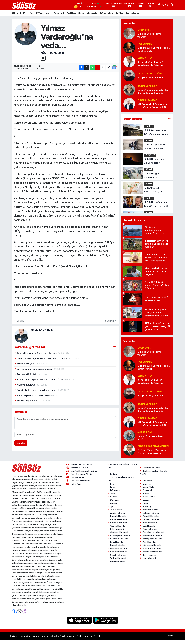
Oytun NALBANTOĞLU (149, 74)
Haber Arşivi (76, 484)
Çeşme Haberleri (118, 526)
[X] (19, 611)
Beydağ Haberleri (151, 519)
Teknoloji (147, 506)
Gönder (20, 443)
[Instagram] (24, 611)
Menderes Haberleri (152, 545)
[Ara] (172, 5)
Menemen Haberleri (119, 548)
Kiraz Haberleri (117, 542)
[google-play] (105, 620)
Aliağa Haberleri (117, 513)
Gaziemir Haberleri (119, 532)
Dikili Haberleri (117, 529)
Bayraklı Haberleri (151, 516)
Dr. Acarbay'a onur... (28, 401)
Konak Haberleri (117, 545)
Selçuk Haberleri (118, 555)
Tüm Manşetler (78, 477)
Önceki (20, 321)
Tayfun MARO (144, 44)
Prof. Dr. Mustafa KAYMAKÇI (153, 446)
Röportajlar (133, 13)
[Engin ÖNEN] (129, 33)
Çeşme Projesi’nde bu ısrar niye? (151, 437)
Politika (71, 13)
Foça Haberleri (150, 529)
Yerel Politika (116, 510)
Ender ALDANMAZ (147, 100)
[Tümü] (169, 23)
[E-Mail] (43, 58)
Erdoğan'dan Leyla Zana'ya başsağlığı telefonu (157, 204)
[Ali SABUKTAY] (129, 435)
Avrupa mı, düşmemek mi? (151, 77)
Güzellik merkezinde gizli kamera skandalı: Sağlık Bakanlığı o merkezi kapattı (156, 190)
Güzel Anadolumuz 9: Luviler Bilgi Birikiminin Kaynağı (152, 91)
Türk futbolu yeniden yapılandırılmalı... (37, 390)
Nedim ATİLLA (144, 58)
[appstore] (80, 620)
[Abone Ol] (114, 67)
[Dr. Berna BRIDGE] (129, 89)
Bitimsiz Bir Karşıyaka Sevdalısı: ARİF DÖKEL (40, 379)
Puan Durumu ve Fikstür (81, 474)
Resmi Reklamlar (117, 561)
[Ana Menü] (171, 13)
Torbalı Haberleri (118, 558)
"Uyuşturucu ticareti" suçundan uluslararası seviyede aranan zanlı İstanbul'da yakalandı (157, 146)
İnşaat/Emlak (149, 487)
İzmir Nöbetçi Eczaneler (82, 464)
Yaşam (146, 500)
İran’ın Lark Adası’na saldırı (154, 161)
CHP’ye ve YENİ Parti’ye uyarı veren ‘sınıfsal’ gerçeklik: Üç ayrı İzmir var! (152, 106)
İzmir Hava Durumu (79, 468)
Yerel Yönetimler (40, 13)
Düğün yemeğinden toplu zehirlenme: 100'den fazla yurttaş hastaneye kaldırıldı (156, 175)
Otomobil (147, 490)
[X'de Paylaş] (86, 67)
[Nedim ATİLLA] (129, 61)
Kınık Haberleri (149, 542)
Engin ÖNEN (144, 30)
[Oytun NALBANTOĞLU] (129, 75)
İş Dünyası (115, 490)
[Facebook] (14, 611)
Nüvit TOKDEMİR (52, 53)
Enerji (112, 487)
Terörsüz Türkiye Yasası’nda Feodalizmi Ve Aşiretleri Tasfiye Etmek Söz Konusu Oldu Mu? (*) (151, 452)
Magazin (92, 13)
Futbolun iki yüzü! (26, 364)
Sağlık (119, 13)
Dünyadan (106, 13)
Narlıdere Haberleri (152, 548)
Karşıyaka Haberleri (119, 539)
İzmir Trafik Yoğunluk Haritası (84, 471)
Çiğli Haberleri (149, 526)
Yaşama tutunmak (27, 385)
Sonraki (109, 321)
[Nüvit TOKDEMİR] (25, 34)
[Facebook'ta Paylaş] (81, 67)
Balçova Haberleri (151, 513)
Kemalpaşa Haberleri (152, 539)
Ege (25, 13)
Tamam (170, 636)
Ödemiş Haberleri (118, 552)
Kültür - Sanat (149, 497)
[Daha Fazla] (97, 67)
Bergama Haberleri (119, 519)
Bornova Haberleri (118, 523)
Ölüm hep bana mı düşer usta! (33, 395)
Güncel (16, 13)
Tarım (112, 494)
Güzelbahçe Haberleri (153, 532)
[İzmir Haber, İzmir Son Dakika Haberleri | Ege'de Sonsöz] (24, 5)
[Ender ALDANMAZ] (129, 103)
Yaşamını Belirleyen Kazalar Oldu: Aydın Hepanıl (43, 358)
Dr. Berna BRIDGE (147, 86)
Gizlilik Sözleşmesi (151, 468)
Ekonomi (58, 13)
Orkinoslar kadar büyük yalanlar (149, 35)
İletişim (113, 474)
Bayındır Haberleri (118, 516)
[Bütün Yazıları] (114, 347)
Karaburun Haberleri (152, 535)
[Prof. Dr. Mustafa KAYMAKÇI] (129, 450)
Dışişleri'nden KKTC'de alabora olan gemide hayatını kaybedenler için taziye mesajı (156, 132)
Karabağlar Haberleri (120, 535)
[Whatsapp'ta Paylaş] (92, 67)
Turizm (146, 494)
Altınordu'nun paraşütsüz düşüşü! (35, 369)
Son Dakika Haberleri (80, 480)
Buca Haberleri (150, 523)
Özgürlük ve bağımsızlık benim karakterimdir (153, 49)
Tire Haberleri (149, 555)
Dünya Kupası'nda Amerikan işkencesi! (37, 353)
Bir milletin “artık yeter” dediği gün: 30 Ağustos (150, 63)
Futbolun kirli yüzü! (27, 374)
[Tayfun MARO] (129, 47)
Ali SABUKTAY (144, 432)
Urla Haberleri (149, 558)
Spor (81, 13)
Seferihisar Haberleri (152, 552)
